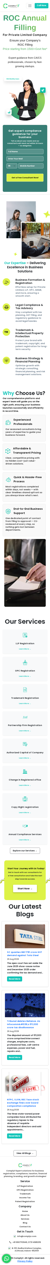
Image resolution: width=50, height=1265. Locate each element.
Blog (25, 1222)
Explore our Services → (25, 850)
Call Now (41, 5)
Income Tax (25, 1197)
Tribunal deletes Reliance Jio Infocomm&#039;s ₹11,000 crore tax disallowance (23, 1024)
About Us (25, 1215)
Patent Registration (25, 1201)
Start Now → (25, 888)
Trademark (25, 1193)
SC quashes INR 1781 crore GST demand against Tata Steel (24, 954)
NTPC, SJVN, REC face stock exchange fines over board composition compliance (23, 1102)
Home (25, 1211)
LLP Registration (25, 1186)
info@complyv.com (26, 1236)
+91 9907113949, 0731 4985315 (27, 1242)
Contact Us (25, 1226)
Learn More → (25, 649)
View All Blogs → (25, 1153)
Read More (14, 978)
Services (25, 1219)
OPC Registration (25, 1190)
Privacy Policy (25, 1261)
